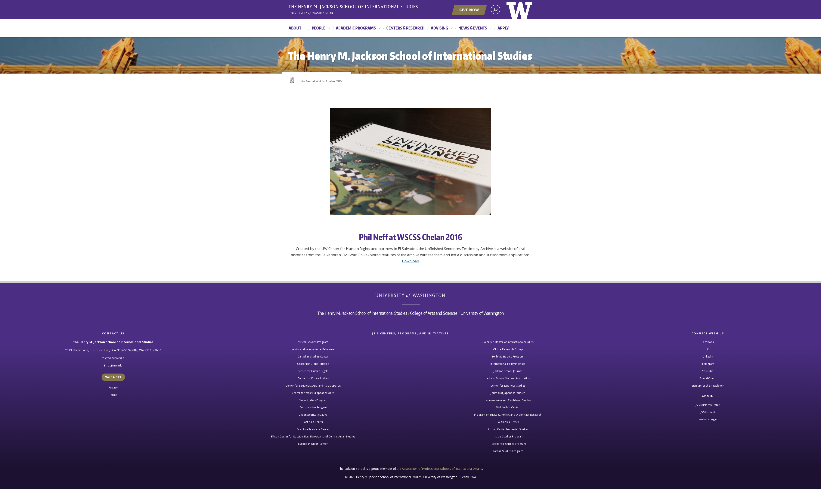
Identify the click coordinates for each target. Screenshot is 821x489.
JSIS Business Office (708, 405)
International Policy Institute (508, 364)
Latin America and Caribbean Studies (508, 400)
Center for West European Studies (313, 393)
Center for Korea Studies (313, 378)
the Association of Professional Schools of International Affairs (439, 469)
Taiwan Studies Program (508, 451)
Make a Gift (113, 377)
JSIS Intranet (708, 412)
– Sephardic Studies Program (508, 444)
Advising (439, 28)
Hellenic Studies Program (508, 356)
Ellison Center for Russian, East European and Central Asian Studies (313, 436)
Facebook (708, 342)
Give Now (469, 9)
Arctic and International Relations (313, 349)
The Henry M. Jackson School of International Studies (362, 313)
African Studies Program (313, 342)
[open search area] (495, 9)
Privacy (113, 387)
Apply (503, 28)
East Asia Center (313, 422)
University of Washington (519, 9)
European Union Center (313, 444)
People (318, 28)
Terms (113, 395)
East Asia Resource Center (313, 429)
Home (292, 80)
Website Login (708, 419)
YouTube (707, 371)
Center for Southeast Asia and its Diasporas (313, 385)
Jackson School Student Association (508, 378)
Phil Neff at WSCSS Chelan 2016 (321, 81)
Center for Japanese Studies (508, 385)
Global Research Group (508, 349)
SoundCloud (708, 378)
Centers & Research (405, 28)
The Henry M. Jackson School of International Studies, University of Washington (354, 10)
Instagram (707, 364)
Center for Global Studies (313, 364)
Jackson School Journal (508, 371)
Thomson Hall (99, 350)
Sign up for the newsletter (708, 385)
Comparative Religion (313, 407)
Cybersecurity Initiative (313, 415)
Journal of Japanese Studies (508, 393)
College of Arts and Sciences (434, 313)
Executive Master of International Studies (508, 342)
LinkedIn (708, 356)
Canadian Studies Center (313, 356)
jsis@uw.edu (114, 365)
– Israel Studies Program (508, 436)
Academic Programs (356, 28)
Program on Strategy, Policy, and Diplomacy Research (508, 415)
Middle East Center (508, 407)
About (295, 28)
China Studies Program (313, 400)
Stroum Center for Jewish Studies (508, 429)
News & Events (472, 28)
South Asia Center (508, 422)
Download (410, 261)
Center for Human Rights (313, 371)
